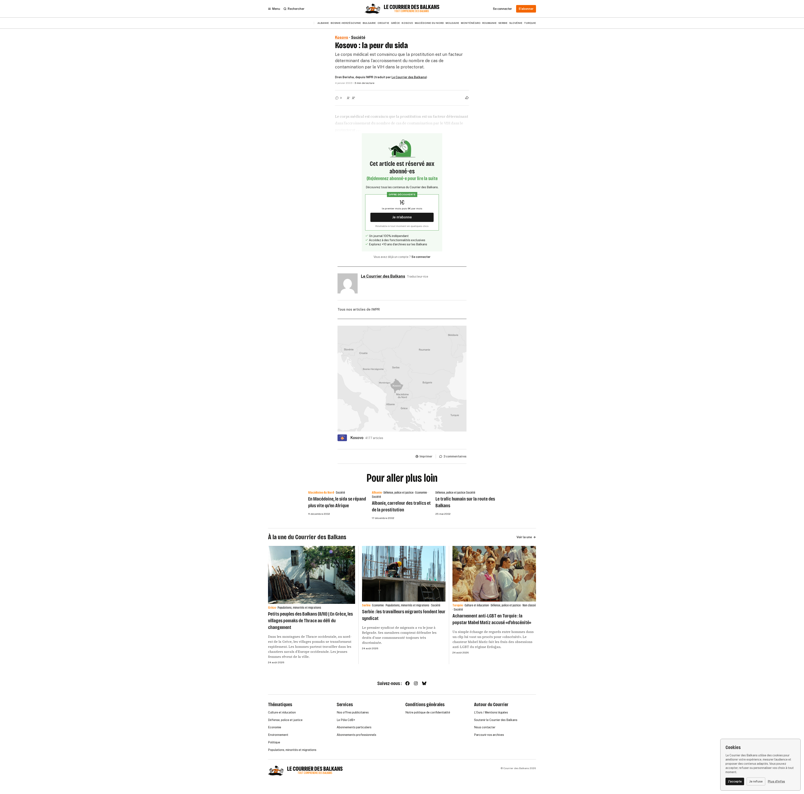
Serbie (503, 23)
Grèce (395, 23)
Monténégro (471, 23)
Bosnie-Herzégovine (346, 23)
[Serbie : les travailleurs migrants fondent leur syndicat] (404, 574)
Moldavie (452, 23)
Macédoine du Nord (429, 23)
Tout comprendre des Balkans (411, 11)
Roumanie (489, 23)
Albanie (323, 23)
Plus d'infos (776, 781)
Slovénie (515, 23)
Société (358, 37)
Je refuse (756, 781)
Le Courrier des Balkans (411, 7)
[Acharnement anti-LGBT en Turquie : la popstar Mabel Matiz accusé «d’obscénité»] (494, 574)
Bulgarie (369, 23)
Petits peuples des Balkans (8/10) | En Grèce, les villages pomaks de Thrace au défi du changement (310, 620)
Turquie (530, 23)
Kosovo (407, 23)
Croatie (383, 23)
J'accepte (735, 781)
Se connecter (420, 257)
